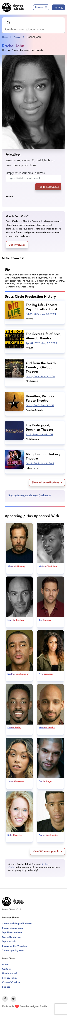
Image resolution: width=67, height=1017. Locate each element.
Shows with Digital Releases (17, 923)
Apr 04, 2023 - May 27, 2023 (41, 343)
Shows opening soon (13, 950)
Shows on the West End (14, 946)
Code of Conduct (11, 982)
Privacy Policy (9, 978)
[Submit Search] (8, 22)
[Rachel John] (33, 102)
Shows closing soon (12, 928)
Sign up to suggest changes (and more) (29, 495)
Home (5, 37)
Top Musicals (9, 941)
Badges (6, 987)
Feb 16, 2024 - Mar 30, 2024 (41, 314)
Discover (39, 7)
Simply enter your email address (25, 173)
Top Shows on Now (12, 932)
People (17, 37)
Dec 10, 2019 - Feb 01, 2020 (40, 377)
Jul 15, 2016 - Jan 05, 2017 (39, 434)
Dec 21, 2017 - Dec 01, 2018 (40, 405)
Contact (6, 969)
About (5, 964)
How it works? (9, 973)
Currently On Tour (11, 937)
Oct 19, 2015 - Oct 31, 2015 (40, 463)
